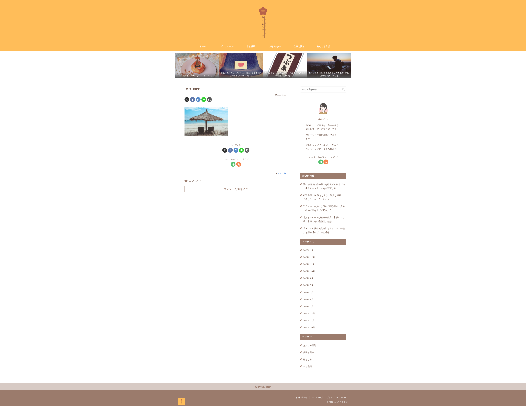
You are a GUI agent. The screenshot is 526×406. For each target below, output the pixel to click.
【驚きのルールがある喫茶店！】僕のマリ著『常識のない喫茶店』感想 (324, 219)
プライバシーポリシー (336, 397)
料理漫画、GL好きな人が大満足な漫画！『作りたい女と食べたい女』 (323, 197)
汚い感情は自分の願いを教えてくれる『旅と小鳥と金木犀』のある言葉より (324, 186)
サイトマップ (317, 397)
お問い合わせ (301, 397)
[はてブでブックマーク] (198, 99)
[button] (209, 99)
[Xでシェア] (187, 99)
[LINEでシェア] (203, 99)
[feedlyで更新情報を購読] (233, 164)
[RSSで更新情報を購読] (238, 164)
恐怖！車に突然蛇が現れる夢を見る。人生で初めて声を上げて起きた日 (324, 208)
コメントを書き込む (236, 189)
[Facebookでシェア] (192, 99)
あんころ (323, 119)
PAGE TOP (264, 387)
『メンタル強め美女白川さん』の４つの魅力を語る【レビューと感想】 (324, 230)
